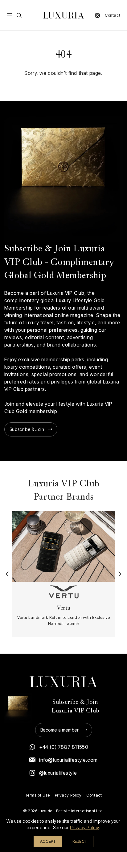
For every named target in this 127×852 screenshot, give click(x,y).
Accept (48, 841)
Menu (9, 15)
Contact (112, 15)
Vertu (64, 608)
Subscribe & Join (27, 429)
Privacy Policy (68, 795)
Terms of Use (37, 795)
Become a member (59, 729)
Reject (79, 841)
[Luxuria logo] (63, 15)
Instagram (97, 15)
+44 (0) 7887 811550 (63, 747)
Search (19, 15)
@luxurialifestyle (58, 773)
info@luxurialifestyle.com (68, 760)
